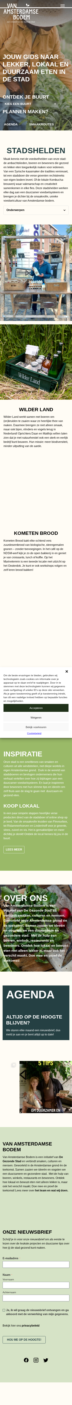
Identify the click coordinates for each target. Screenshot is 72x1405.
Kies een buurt (30, 104)
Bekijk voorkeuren (36, 726)
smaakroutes (41, 124)
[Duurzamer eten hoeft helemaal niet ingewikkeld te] (30, 1087)
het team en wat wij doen (51, 1190)
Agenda (11, 124)
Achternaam (9, 1292)
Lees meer (14, 849)
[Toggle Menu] (62, 6)
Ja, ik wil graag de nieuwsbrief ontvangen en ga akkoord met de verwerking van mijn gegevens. (37, 1312)
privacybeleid (30, 1325)
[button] (67, 671)
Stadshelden (36, 150)
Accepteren (36, 707)
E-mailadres (11, 1258)
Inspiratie (22, 754)
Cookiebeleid (34, 733)
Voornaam (8, 1279)
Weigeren (36, 717)
